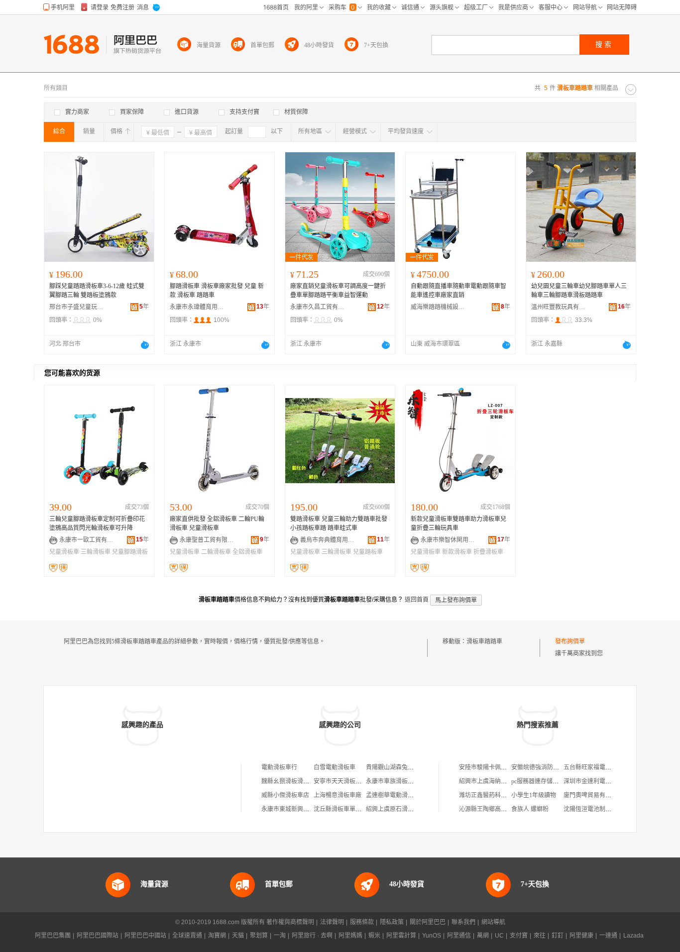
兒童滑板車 (64, 551)
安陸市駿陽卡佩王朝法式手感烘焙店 (507, 767)
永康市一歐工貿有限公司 (86, 539)
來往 (540, 935)
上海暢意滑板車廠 (337, 795)
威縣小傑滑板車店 (285, 795)
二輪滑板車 (216, 551)
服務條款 (362, 922)
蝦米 (374, 935)
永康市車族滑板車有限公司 (402, 781)
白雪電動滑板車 (334, 767)
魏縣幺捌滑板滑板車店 (291, 781)
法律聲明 (332, 922)
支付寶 (519, 935)
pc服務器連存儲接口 (538, 781)
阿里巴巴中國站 (145, 935)
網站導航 (493, 922)
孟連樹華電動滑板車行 (396, 795)
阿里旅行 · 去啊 (312, 935)
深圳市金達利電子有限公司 (599, 781)
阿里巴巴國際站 (97, 935)
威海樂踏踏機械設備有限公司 (438, 307)
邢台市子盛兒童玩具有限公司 (76, 307)
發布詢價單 (570, 641)
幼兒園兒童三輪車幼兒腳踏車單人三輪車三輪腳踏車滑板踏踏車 (579, 291)
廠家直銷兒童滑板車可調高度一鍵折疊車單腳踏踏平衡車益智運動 (338, 291)
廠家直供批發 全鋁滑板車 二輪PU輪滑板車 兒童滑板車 (217, 523)
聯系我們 (463, 922)
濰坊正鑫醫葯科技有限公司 (495, 795)
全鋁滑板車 (247, 551)
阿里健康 (581, 935)
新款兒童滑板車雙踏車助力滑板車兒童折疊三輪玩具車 (458, 523)
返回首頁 (417, 599)
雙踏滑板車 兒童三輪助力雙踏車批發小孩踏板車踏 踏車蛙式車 (338, 523)
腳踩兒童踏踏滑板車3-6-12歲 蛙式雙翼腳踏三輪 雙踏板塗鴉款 (96, 291)
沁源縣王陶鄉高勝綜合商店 (495, 809)
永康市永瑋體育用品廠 (197, 307)
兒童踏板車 (368, 551)
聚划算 (259, 935)
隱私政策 (392, 922)
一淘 (280, 935)
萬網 (483, 935)
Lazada (633, 935)
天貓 (238, 935)
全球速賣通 (187, 935)
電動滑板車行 (279, 767)
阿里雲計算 (401, 935)
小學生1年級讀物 (533, 795)
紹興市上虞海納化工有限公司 (498, 781)
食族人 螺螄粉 (530, 809)
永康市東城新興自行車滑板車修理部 (309, 809)
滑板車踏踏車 (484, 641)
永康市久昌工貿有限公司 (317, 307)
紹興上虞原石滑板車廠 (396, 809)
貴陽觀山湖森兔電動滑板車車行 (408, 767)
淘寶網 (217, 935)
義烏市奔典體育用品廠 (327, 539)
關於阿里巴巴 (428, 922)
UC (499, 935)
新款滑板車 (457, 551)
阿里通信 (459, 935)
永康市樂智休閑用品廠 (448, 539)
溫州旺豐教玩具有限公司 (558, 307)
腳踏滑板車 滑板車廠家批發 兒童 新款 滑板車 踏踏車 (217, 291)
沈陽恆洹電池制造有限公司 (599, 809)
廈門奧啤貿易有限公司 (593, 795)
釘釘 (558, 935)
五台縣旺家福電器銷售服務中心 (605, 767)
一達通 (608, 935)
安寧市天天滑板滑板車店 (346, 781)
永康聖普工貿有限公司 (207, 539)
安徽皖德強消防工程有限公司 (550, 767)
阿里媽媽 (350, 935)
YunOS (431, 935)
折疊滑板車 (488, 551)
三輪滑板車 (96, 551)
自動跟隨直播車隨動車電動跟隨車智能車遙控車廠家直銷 (458, 291)
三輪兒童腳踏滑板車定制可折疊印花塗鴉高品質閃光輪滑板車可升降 (97, 523)
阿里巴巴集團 (53, 935)
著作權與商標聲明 (290, 922)
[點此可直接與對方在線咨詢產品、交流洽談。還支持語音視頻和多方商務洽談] (145, 344)
